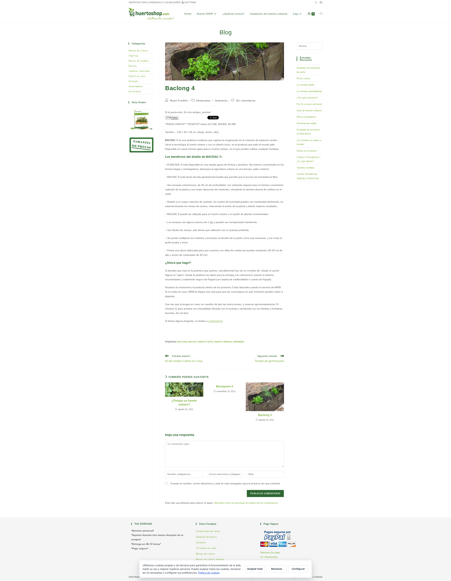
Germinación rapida (306, 123)
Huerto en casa (137, 76)
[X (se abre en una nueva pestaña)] (316, 2)
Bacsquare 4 (224, 386)
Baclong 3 (265, 415)
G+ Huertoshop (268, 556)
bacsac (192, 342)
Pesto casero (303, 78)
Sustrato (133, 81)
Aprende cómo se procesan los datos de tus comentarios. (246, 502)
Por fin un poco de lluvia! (309, 104)
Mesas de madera (139, 61)
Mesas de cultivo (138, 50)
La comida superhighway (309, 91)
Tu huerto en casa (206, 548)
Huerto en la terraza (307, 150)
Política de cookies (209, 572)
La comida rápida (305, 84)
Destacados (203, 100)
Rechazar (276, 568)
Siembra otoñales (305, 167)
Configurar (298, 568)
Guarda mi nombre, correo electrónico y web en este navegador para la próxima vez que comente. (225, 483)
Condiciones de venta (208, 531)
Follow (174, 118)
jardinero (238, 342)
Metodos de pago (270, 552)
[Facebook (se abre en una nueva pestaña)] (320, 2)
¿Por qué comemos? (307, 97)
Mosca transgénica (306, 116)
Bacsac (133, 66)
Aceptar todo (255, 568)
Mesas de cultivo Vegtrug (210, 559)
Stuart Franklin (179, 100)
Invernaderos (136, 86)
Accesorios (135, 91)
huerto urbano (223, 342)
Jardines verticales (139, 71)
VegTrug (133, 55)
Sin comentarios (246, 100)
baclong (182, 342)
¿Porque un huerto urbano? (184, 402)
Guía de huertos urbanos (309, 110)
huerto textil (205, 342)
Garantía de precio (206, 537)
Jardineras (221, 100)
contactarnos (215, 321)
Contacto (201, 542)
